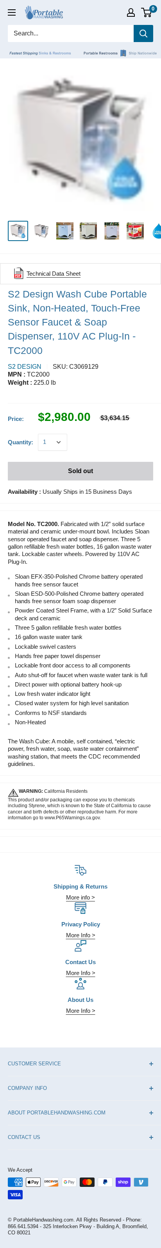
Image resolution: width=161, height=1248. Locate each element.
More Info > (80, 935)
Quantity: (20, 442)
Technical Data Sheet (53, 273)
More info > (80, 897)
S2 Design (24, 366)
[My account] (131, 12)
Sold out (80, 471)
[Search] (143, 33)
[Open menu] (12, 12)
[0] (147, 12)
